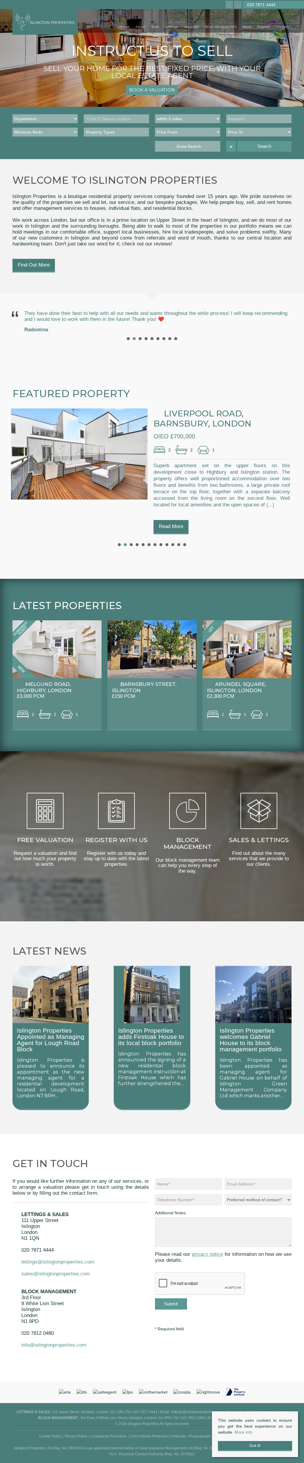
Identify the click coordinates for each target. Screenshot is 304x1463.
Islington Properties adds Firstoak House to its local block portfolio (151, 1036)
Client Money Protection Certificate (158, 1436)
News (247, 27)
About (140, 27)
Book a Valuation (152, 90)
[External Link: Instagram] (230, 5)
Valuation (191, 27)
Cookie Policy (50, 1436)
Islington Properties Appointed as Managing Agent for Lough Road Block (50, 1040)
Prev (20, 321)
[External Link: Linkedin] (238, 5)
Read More (171, 526)
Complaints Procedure (109, 1436)
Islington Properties (44, 1060)
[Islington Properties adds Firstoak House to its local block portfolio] (152, 994)
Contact (282, 27)
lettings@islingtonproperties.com (57, 1262)
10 (172, 544)
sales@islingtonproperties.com (55, 1274)
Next (284, 321)
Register (263, 27)
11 (178, 544)
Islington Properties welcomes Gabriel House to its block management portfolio (251, 1040)
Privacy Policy (76, 1436)
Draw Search (187, 146)
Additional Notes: (171, 1212)
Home (124, 27)
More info (243, 1432)
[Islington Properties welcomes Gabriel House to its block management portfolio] (253, 994)
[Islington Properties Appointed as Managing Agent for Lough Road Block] (50, 994)
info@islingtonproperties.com (53, 1345)
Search (264, 146)
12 (184, 544)
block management (152, 1068)
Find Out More (34, 265)
